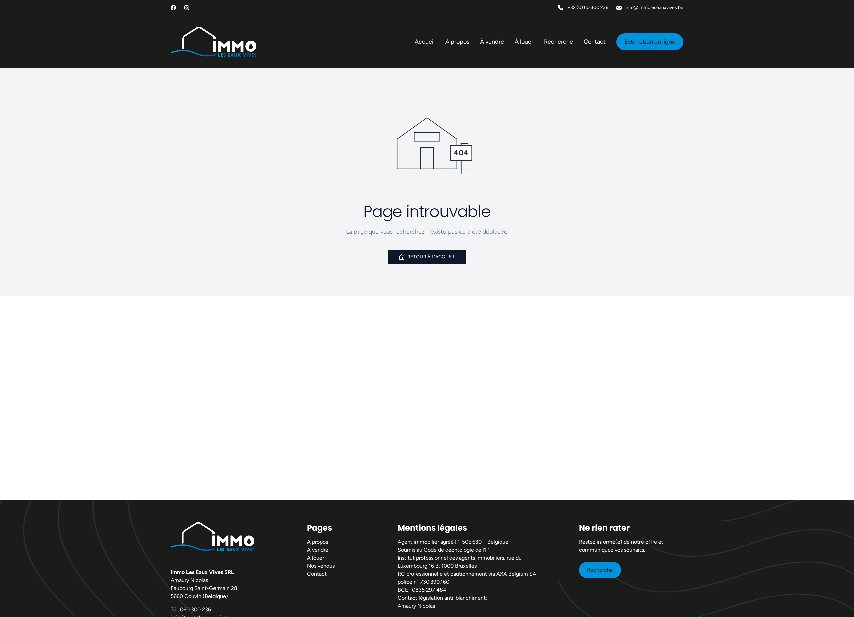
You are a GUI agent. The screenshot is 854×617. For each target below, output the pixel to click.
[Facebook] (173, 7)
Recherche (600, 570)
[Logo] (213, 41)
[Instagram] (186, 7)
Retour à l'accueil (431, 257)
